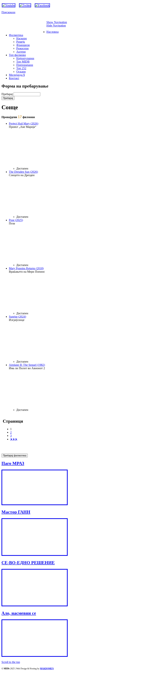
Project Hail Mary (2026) (23, 123)
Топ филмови (17, 55)
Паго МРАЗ (12, 463)
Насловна (52, 31)
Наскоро (21, 38)
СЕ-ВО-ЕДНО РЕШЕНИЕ (28, 562)
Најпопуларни (25, 58)
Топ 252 (21, 68)
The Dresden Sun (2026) (23, 171)
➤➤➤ (13, 439)
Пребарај (7, 94)
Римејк (20, 41)
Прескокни (8, 12)
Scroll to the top (10, 662)
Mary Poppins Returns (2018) (26, 268)
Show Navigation (56, 22)
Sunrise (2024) (17, 316)
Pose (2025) (16, 220)
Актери (21, 51)
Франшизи (23, 45)
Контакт (14, 78)
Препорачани (24, 65)
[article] (75, 146)
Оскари (21, 71)
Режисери (22, 48)
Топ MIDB (23, 61)
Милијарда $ (17, 74)
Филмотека (16, 35)
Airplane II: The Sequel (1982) (27, 364)
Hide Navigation (56, 25)
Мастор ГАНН (15, 512)
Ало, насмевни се (18, 613)
